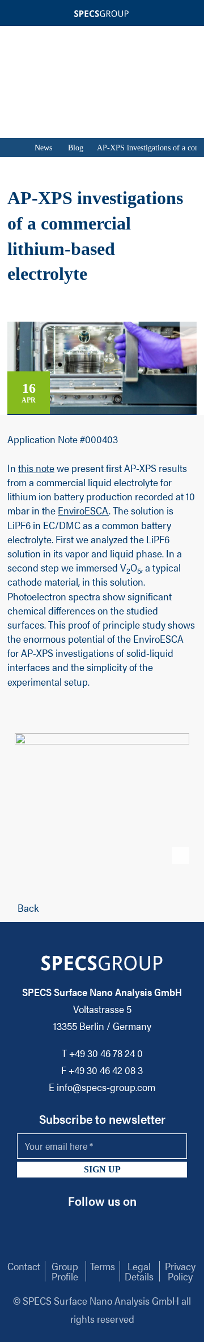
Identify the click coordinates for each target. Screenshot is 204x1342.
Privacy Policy (180, 1271)
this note (36, 468)
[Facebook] (111, 1223)
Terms (102, 1266)
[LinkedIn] (90, 1223)
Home (13, 147)
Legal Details (139, 1271)
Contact (23, 1266)
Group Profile (65, 1271)
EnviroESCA (83, 510)
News (43, 148)
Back (28, 908)
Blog (75, 148)
